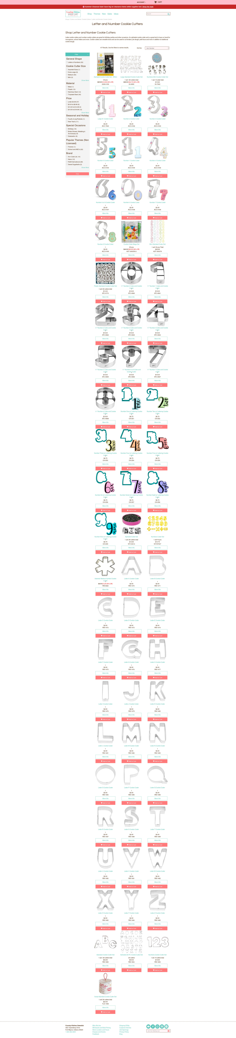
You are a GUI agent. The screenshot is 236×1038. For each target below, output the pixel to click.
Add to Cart (106, 92)
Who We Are (96, 1025)
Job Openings (124, 1030)
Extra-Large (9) (73, 72)
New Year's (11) (73, 121)
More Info (105, 88)
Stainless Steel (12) (74, 92)
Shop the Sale (147, 7)
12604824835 (70, 1032)
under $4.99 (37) (73, 102)
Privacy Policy (124, 1032)
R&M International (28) (75, 162)
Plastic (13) (71, 89)
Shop (89, 14)
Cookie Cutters (86, 19)
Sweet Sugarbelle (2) (75, 164)
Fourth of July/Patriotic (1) (76, 119)
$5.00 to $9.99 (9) (73, 104)
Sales (109, 14)
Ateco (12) (71, 159)
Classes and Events (99, 1032)
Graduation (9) (72, 136)
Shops (67, 19)
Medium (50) (72, 75)
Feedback (95, 1034)
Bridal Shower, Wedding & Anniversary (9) (76, 132)
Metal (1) (71, 87)
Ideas (116, 14)
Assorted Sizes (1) (74, 69)
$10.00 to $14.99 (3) (74, 107)
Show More (85, 80)
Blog (120, 1034)
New (104, 14)
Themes (97, 14)
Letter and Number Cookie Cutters (102, 19)
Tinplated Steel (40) (74, 94)
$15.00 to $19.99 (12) (75, 109)
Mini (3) (70, 77)
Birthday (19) (72, 129)
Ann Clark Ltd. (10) (74, 157)
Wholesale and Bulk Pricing (101, 1028)
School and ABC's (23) (75, 149)
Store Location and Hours (100, 1030)
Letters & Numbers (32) (75, 62)
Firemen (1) (72, 147)
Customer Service (125, 1028)
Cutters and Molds (75, 19)
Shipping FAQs (124, 1025)
